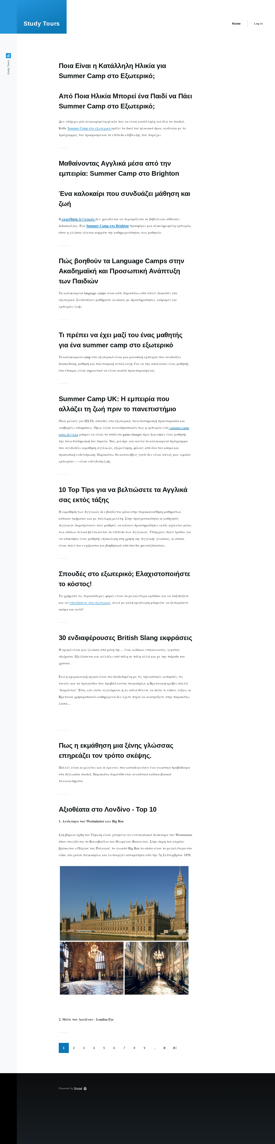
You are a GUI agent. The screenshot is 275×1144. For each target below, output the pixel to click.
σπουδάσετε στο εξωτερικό (89, 602)
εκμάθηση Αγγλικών (78, 218)
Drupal (78, 1088)
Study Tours (42, 23)
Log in (258, 23)
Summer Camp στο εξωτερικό (89, 128)
